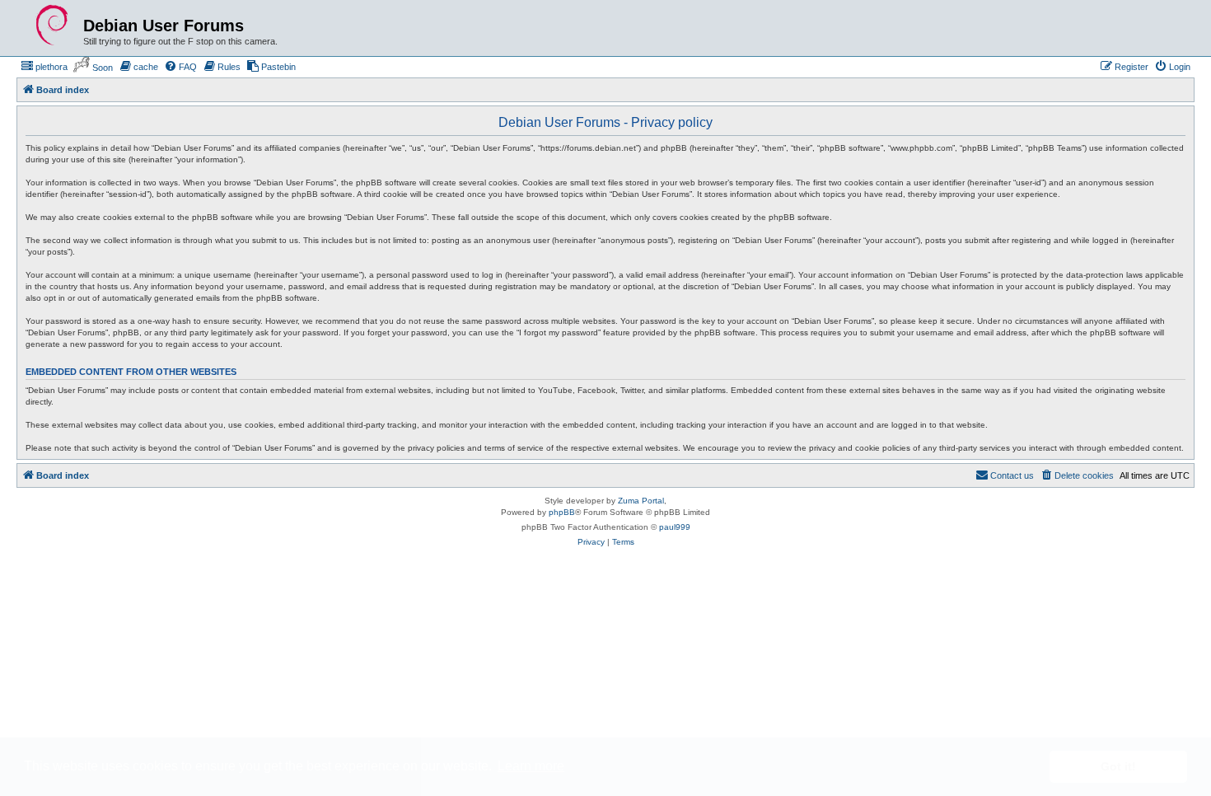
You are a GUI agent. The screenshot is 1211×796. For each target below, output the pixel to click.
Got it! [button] (1118, 766)
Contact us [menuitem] (1012, 475)
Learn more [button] (531, 766)
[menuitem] (44, 67)
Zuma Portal (641, 500)
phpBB (562, 512)
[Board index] (52, 25)
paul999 (674, 526)
